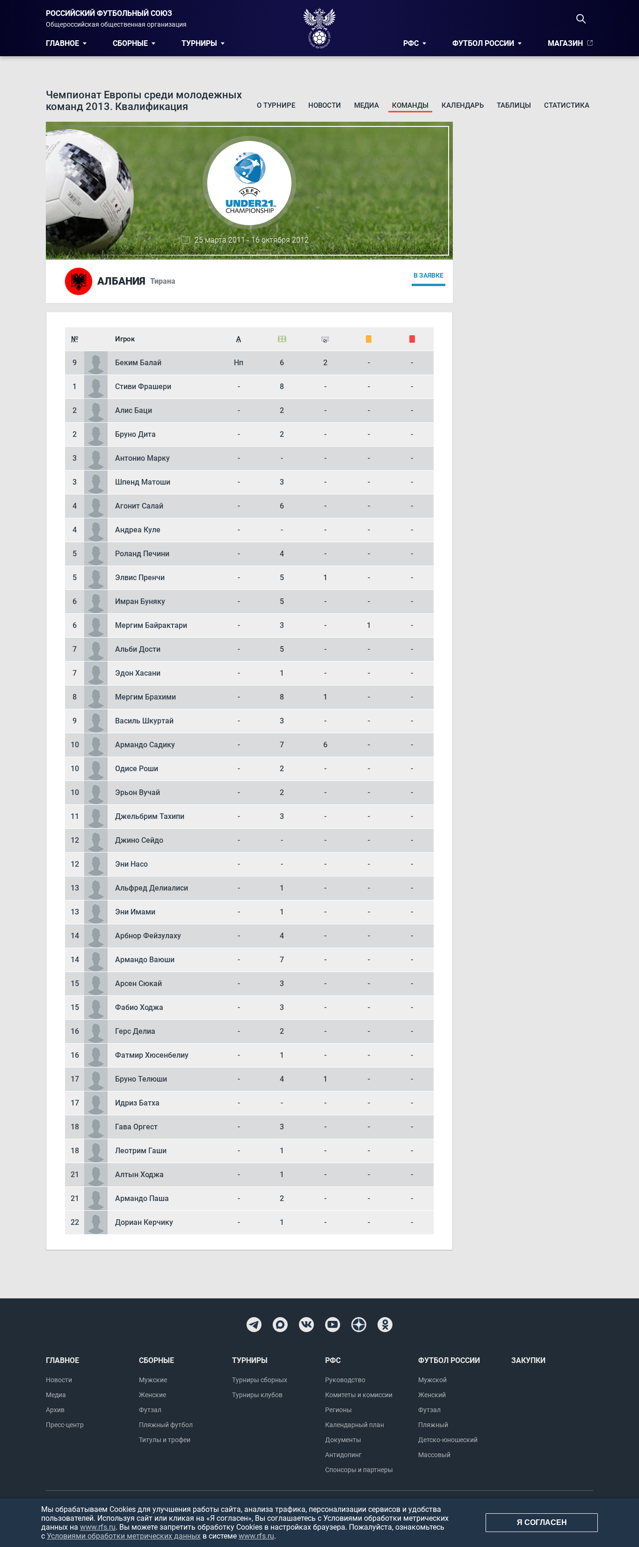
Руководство (345, 1380)
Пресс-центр (65, 1425)
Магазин (565, 43)
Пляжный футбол (166, 1425)
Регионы (338, 1410)
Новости (324, 105)
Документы (343, 1440)
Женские (152, 1395)
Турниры (199, 43)
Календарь (463, 105)
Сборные (130, 43)
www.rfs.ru (98, 1527)
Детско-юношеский (448, 1440)
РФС (411, 43)
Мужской (432, 1380)
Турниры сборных (259, 1380)
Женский (432, 1395)
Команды (410, 105)
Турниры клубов (257, 1395)
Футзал (150, 1410)
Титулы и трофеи (164, 1440)
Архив (55, 1410)
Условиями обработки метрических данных (124, 1536)
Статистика (566, 105)
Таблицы (514, 105)
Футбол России (483, 43)
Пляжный (433, 1425)
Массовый (434, 1455)
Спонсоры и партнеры (359, 1469)
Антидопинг (343, 1455)
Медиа (366, 105)
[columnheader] (74, 339)
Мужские (153, 1380)
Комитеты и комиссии (358, 1395)
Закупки (528, 1360)
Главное (62, 43)
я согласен (542, 1522)
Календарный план (354, 1425)
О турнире (276, 105)
